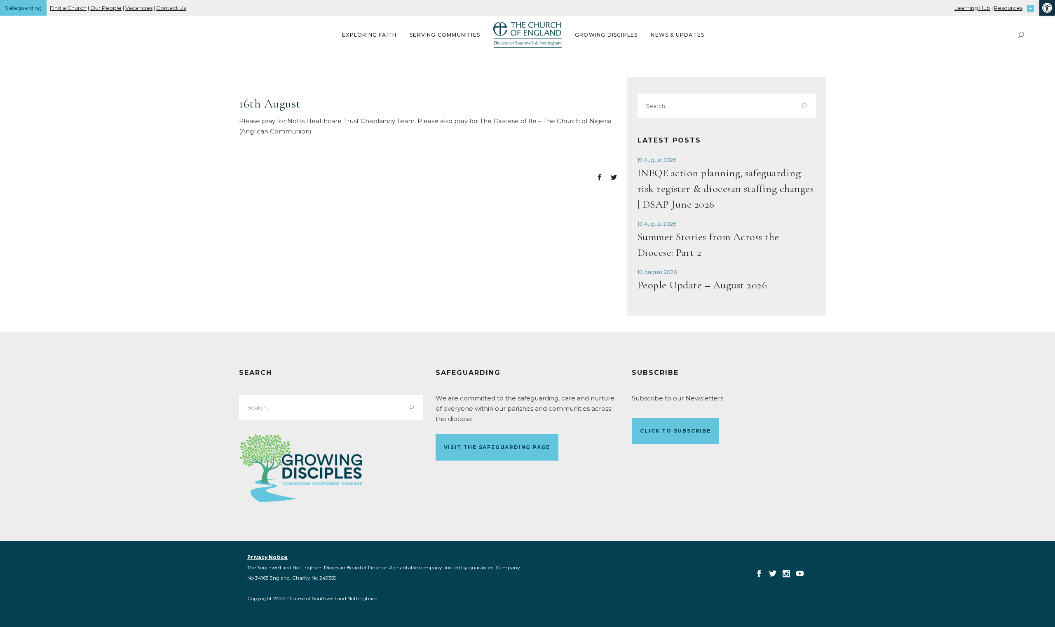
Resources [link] (1008, 8)
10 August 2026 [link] (657, 272)
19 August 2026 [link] (657, 160)
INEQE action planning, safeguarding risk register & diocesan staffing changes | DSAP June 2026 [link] (726, 188)
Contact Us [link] (171, 8)
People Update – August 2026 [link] (702, 284)
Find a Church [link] (68, 8)
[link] (1047, 8)
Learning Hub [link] (972, 8)
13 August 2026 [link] (657, 223)
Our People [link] (106, 8)
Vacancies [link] (138, 8)
